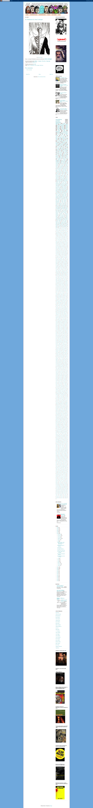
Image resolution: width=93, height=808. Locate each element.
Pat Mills (63, 434)
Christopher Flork (65, 314)
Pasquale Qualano (58, 434)
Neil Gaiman (59, 150)
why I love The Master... (61, 590)
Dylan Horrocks (58, 211)
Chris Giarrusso (58, 311)
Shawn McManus (65, 265)
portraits (58, 120)
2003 (64, 123)
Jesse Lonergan (36, 65)
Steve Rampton (63, 470)
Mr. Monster (64, 423)
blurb (65, 152)
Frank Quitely (63, 344)
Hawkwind (65, 359)
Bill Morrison (57, 233)
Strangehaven (60, 472)
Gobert (64, 354)
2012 (58, 132)
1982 (64, 172)
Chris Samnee (63, 234)
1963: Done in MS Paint (61, 550)
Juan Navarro (60, 388)
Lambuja (66, 395)
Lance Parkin (62, 176)
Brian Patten (58, 304)
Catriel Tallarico (58, 309)
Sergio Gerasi (58, 222)
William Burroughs (65, 271)
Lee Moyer (65, 396)
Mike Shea (60, 421)
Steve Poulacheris (58, 470)
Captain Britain (64, 195)
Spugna (64, 266)
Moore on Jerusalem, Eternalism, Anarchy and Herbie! (64, 85)
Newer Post (28, 74)
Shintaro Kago (64, 460)
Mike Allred (61, 418)
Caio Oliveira (58, 195)
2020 (67, 126)
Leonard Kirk (66, 397)
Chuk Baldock (63, 315)
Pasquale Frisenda (63, 433)
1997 (63, 139)
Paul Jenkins (61, 436)
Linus (67, 254)
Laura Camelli (57, 254)
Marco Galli (63, 257)
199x (63, 273)
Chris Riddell (60, 312)
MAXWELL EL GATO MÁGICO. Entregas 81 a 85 (64, 601)
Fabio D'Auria (63, 338)
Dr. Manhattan (32, 65)
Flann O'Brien (57, 341)
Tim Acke (60, 482)
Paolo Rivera (65, 432)
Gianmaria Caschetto (58, 350)
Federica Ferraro (60, 339)
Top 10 (65, 154)
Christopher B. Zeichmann (59, 314)
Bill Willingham (60, 302)
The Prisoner (63, 478)
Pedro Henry (63, 437)
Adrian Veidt (60, 278)
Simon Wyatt (60, 463)
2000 (56, 153)
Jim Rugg (65, 375)
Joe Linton (64, 377)
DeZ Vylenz (66, 237)
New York (64, 425)
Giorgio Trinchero (59, 353)
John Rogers (60, 383)
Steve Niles (65, 469)
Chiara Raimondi (60, 310)
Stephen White (58, 468)
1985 (67, 148)
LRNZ (66, 253)
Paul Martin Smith (65, 219)
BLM (56, 296)
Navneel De (60, 425)
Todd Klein (60, 171)
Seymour (67, 459)
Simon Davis (65, 461)
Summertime (59, 547)
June (58, 558)
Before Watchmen (63, 193)
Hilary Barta (57, 629)
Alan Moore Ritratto (61, 191)
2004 (64, 155)
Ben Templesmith (60, 299)
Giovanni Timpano (64, 353)
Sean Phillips (60, 265)
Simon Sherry (57, 462)
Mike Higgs (62, 419)
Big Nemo (66, 232)
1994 (60, 173)
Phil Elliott (60, 441)
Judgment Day (57, 389)
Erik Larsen (60, 337)
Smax (59, 464)
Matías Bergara (58, 260)
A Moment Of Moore (60, 585)
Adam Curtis (60, 276)
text (58, 134)
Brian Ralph (63, 304)
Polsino (60, 264)
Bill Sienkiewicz (58, 615)
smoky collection (60, 125)
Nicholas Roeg (65, 262)
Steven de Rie (65, 471)
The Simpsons (61, 224)
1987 (56, 145)
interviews (58, 122)
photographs (65, 226)
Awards (58, 193)
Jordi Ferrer (61, 385)
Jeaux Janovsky (58, 169)
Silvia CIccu (60, 461)
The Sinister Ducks (62, 268)
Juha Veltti (57, 390)
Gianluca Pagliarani (59, 349)
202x (59, 274)
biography (61, 166)
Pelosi (60, 438)
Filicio (56, 340)
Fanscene (57, 212)
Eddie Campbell (65, 151)
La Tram (57, 395)
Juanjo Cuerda (65, 388)
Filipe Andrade (60, 340)
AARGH (64, 274)
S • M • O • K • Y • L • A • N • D (62, 503)
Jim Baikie (60, 217)
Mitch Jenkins (58, 643)
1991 (64, 227)
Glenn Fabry (62, 214)
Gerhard (67, 348)
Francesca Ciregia (64, 342)
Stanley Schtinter (62, 465)
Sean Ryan (57, 458)
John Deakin (65, 380)
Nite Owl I (64, 428)
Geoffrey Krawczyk (58, 348)
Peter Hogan (65, 220)
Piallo (66, 263)
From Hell (66, 140)
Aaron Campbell (59, 275)
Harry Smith (61, 359)
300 (61, 274)
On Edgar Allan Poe (60, 548)
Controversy (61, 145)
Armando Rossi (59, 231)
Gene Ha (60, 153)
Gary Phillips (60, 347)
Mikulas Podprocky (63, 422)
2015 (64, 130)
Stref (63, 472)
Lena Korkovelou (61, 397)
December (59, 534)
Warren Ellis (57, 190)
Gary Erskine (63, 346)
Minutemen (60, 423)
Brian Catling (59, 181)
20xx (64, 190)
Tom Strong (64, 150)
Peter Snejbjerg (58, 440)
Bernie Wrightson (58, 301)
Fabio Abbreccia (58, 338)
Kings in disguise (63, 392)
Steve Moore (59, 154)
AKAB (67, 274)
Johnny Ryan (57, 384)
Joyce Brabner (63, 387)
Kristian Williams (60, 393)
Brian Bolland (66, 180)
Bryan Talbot (65, 194)
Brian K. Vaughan (58, 194)
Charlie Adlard (66, 233)
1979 (59, 227)
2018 (59, 130)
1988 (58, 149)
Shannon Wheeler (59, 460)
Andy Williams (61, 230)
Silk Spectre (63, 223)
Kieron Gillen (57, 253)
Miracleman (65, 131)
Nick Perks (65, 426)
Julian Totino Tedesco (62, 390)
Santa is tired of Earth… (60, 586)
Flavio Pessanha (62, 341)
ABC (60, 179)
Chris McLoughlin (63, 311)
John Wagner (65, 383)
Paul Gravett (63, 263)
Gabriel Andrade (63, 212)
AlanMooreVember (65, 179)
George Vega (63, 348)
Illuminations (64, 138)
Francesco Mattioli (58, 344)
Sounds (62, 464)
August (59, 539)
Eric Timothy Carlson (63, 336)
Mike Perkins (60, 262)
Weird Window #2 (59, 591)
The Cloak (64, 474)
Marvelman (58, 131)
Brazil (67, 303)
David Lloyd (64, 182)
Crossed (58, 209)
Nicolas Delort (58, 187)
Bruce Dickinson (61, 305)
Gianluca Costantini (59, 213)
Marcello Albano (59, 257)
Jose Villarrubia (61, 185)
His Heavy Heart (62, 215)
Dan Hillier (63, 319)
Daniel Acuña (63, 235)
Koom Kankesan (62, 253)
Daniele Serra (60, 236)
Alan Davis (57, 612)
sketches (66, 178)
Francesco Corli (64, 343)
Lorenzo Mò (58, 255)
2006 (62, 134)
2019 (59, 129)
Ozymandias (65, 188)
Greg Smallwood (63, 356)
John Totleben (58, 635)
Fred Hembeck (65, 345)
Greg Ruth (58, 356)
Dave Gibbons (63, 135)
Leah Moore (64, 169)
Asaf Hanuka (58, 295)
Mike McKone (64, 186)
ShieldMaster (57, 266)
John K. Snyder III (58, 381)
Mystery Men (63, 424)
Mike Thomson (65, 421)
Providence (66, 145)
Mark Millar (61, 259)
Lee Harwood (61, 396)
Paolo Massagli (59, 219)
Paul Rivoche (58, 437)
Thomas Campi (62, 480)
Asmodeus (57, 232)
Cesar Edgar (63, 309)
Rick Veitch (57, 148)
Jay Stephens (62, 216)
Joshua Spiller (66, 386)
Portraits (48, 14)
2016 (58, 127)
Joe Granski (60, 377)
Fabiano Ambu (65, 337)
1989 (57, 179)
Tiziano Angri (60, 269)
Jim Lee (64, 217)
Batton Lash (65, 297)
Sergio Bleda (66, 458)
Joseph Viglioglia (61, 386)
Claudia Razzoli (63, 316)
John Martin (63, 381)
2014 (63, 126)
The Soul (65, 224)
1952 (59, 273)
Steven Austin (60, 471)
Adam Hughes (58, 277)
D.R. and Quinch (63, 174)
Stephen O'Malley (64, 467)
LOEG (62, 128)
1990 (57, 173)
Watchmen (41, 65)
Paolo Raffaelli (60, 432)
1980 (62, 227)
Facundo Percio (64, 211)
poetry (56, 227)
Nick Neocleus (61, 426)
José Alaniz (58, 387)
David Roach (65, 210)
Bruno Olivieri (66, 305)
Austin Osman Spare (60, 180)
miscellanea (59, 119)
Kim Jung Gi (58, 392)
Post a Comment (29, 69)
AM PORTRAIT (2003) (42, 14)
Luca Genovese (61, 400)
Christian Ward (57, 313)
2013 (58, 128)
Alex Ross (60, 192)
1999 (56, 151)
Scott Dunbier (64, 221)
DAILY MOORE (54, 14)
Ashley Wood (65, 231)
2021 (63, 127)
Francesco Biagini (58, 343)
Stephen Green (59, 467)
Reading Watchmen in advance (60, 546)
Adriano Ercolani (65, 278)
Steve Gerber (61, 469)
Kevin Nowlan (58, 638)
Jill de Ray (57, 375)
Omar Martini (66, 218)
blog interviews (59, 152)
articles (60, 142)
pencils (56, 273)
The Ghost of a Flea (63, 475)
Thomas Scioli (58, 225)
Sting (56, 472)
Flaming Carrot (65, 340)
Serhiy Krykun (62, 459)
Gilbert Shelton (62, 351)
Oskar (56, 431)
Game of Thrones (58, 346)
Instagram (40, 61)
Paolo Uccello (57, 433)
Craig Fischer (65, 317)
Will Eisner (60, 271)
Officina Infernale (64, 187)
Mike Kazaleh (63, 420)
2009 (67, 146)
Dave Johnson (57, 237)
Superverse (66, 472)
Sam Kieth (63, 264)
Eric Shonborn (57, 336)
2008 (61, 149)
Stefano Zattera (61, 466)
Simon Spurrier (63, 462)
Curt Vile (62, 209)
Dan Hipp (66, 319)
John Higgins (58, 634)
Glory (61, 354)
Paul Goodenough (61, 435)
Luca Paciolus (66, 400)
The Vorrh (60, 479)
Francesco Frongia (64, 183)
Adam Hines (65, 276)
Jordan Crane (57, 385)
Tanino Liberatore (63, 473)
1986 (65, 144)
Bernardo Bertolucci (64, 300)
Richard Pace (58, 221)
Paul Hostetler (57, 436)
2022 (28, 65)
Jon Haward (65, 384)
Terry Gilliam (57, 189)
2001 (60, 151)
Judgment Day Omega (64, 389)
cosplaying (61, 272)
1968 (61, 273)
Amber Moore (57, 230)
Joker (61, 384)
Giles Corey (60, 352)
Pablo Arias (59, 431)
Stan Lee (57, 465)
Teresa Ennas (60, 474)
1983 (67, 172)
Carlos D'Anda (60, 308)
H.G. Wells (62, 358)
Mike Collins (64, 261)
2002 (56, 139)
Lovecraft (58, 141)
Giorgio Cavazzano (65, 352)
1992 (61, 190)
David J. (60, 210)
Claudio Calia (58, 182)
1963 (61, 156)
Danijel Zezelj (65, 236)
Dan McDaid (59, 235)
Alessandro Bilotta (64, 229)
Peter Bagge (59, 220)
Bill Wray (64, 302)
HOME (27, 14)
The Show (58, 146)
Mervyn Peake (63, 260)
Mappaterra (66, 149)
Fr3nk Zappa (59, 342)
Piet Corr (57, 264)
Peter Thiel (62, 440)
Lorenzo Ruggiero (61, 399)
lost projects (62, 178)
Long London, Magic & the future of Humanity (63, 109)
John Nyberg (60, 382)
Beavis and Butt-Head (62, 298)
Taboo (65, 267)
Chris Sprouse (64, 181)
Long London (62, 136)
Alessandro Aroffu (58, 229)
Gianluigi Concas (65, 349)
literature (65, 166)
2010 (67, 139)
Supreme (62, 148)
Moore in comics (58, 170)
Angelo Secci (66, 230)
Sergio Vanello (58, 223)
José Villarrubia (58, 637)
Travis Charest (58, 270)
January (59, 565)
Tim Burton (64, 482)
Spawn (61, 266)
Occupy (59, 263)
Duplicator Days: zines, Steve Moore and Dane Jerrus (61, 543)
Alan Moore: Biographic (64, 228)
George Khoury (62, 184)
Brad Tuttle (63, 303)
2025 (58, 126)
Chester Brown (58, 234)
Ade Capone (63, 277)
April (58, 561)
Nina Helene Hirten (59, 428)
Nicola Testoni (64, 170)
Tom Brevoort (65, 269)
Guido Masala (61, 357)
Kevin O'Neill (59, 133)
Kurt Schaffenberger (61, 394)
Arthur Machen (65, 192)
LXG (66, 394)
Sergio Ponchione (64, 222)
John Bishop (59, 379)
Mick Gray (60, 261)
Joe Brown (57, 377)
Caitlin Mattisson (64, 306)
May (58, 559)
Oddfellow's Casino (61, 429)
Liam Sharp (62, 398)
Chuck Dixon (58, 315)
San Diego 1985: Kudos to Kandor (61, 552)
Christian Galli (65, 312)
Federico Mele (65, 339)
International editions (64, 132)
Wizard (60, 226)
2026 (60, 139)
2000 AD (67, 273)
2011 (60, 138)
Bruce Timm (61, 233)
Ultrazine (62, 225)
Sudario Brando (61, 267)
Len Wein (57, 397)
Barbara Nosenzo (63, 296)
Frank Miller (57, 184)
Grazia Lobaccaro (60, 355)
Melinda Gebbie (58, 641)
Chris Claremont (66, 310)
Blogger (51, 805)
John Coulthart (59, 147)
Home (40, 74)
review (61, 172)
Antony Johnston (58, 614)
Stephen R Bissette (59, 646)
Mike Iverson (66, 419)
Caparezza (57, 307)
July (58, 541)
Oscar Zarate (65, 430)
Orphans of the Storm (59, 430)
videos (57, 136)
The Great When (60, 140)
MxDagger (59, 424)
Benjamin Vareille (59, 300)
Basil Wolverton (60, 297)
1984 (60, 155)
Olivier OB (66, 429)
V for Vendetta (65, 133)
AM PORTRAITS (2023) (33, 14)
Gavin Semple (65, 347)
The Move (59, 478)
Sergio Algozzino (61, 458)
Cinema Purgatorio (65, 208)
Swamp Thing (65, 129)
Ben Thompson (66, 299)
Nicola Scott (57, 427)
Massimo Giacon (62, 177)
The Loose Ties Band (62, 476)
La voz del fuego (61, 395)
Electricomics (65, 168)
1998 (64, 173)
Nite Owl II (61, 218)
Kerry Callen (66, 391)
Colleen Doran (58, 620)
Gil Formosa (63, 350)
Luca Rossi (59, 256)
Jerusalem (62, 143)
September (59, 538)
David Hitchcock (59, 168)
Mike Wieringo (57, 422)
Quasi (56, 171)
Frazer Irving (60, 345)
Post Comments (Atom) (41, 76)
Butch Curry (58, 306)
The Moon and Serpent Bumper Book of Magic (62, 137)
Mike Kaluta (58, 420)
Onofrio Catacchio (58, 188)
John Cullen (60, 380)
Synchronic (58, 473)
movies (57, 155)
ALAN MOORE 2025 (64, 504)
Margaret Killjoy (62, 258)
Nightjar (57, 263)
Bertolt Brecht (63, 301)
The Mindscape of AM (63, 189)
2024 (67, 125)
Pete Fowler (63, 438)
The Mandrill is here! (63, 77)
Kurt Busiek (64, 393)
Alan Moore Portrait (64, 124)
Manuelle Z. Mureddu (65, 256)
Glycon (63, 175)
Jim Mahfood (61, 375)
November (59, 535)
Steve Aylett (63, 468)
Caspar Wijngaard (65, 308)
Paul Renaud (66, 436)
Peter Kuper (65, 439)
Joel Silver (64, 378)
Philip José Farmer (64, 441)
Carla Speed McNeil (62, 307)
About (59, 14)
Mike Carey (65, 418)
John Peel (64, 382)
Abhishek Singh (64, 275)
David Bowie (62, 237)
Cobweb (61, 317)
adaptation (58, 272)
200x (57, 274)
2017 (67, 128)
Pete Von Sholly (61, 439)
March (59, 562)
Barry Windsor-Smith (61, 232)
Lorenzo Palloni (63, 255)
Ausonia (62, 295)
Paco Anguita (63, 431)
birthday (64, 142)
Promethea (61, 144)
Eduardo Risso (58, 183)
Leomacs (61, 254)
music (65, 147)
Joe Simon (60, 378)
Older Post (51, 74)
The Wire (64, 479)
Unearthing (62, 270)
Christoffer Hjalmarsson (64, 313)
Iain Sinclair (66, 153)
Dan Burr (60, 319)
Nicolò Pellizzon (66, 427)
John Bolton (63, 379)
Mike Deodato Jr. (58, 419)
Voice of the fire (65, 171)
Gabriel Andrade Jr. (59, 626)
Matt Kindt (65, 259)
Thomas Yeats (61, 481)
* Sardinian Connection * (61, 514)
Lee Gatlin (57, 396)
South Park (65, 464)
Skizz (56, 464)
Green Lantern (66, 355)
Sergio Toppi (58, 459)
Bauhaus (57, 298)
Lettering (64, 254)
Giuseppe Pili (57, 354)
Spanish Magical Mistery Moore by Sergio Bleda (64, 101)
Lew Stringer (58, 398)
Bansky (59, 296)
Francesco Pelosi (58, 175)
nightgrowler (65, 272)
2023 (67, 127)
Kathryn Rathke (61, 391)
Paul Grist (65, 435)
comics (63, 146)
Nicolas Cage (61, 427)
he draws (58, 172)
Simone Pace (65, 463)
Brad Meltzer (59, 303)
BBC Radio (65, 295)
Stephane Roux (66, 466)
